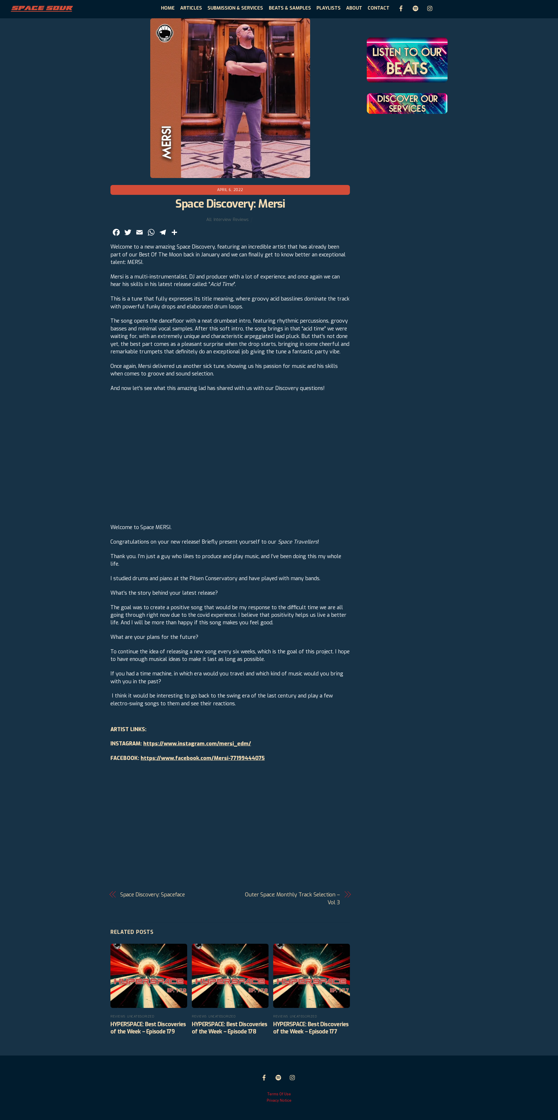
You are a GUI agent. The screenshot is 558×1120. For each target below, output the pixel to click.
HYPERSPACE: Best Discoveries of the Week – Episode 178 (229, 1028)
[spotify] (415, 7)
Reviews (241, 219)
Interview (222, 219)
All (209, 219)
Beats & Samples (290, 8)
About (354, 8)
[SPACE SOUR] (41, 10)
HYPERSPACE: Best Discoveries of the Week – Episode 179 (148, 1028)
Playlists (328, 8)
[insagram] (430, 7)
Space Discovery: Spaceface (152, 894)
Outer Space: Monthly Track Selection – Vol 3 (292, 898)
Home (168, 8)
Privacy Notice (279, 1100)
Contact (378, 8)
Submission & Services (235, 8)
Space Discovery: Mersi (230, 204)
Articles (191, 8)
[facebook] (401, 7)
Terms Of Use (279, 1094)
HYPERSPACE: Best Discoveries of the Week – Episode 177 (311, 1028)
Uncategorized (140, 1016)
